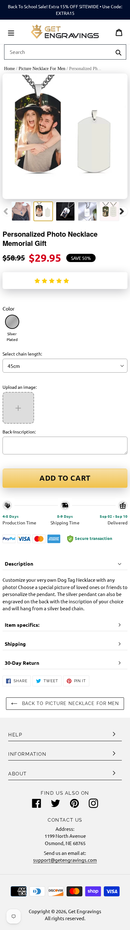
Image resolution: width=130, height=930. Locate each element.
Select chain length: (22, 353)
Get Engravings (84, 911)
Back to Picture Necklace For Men (70, 703)
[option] (21, 211)
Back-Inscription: (19, 431)
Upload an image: (20, 387)
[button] (53, 280)
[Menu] (11, 31)
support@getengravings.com (65, 860)
